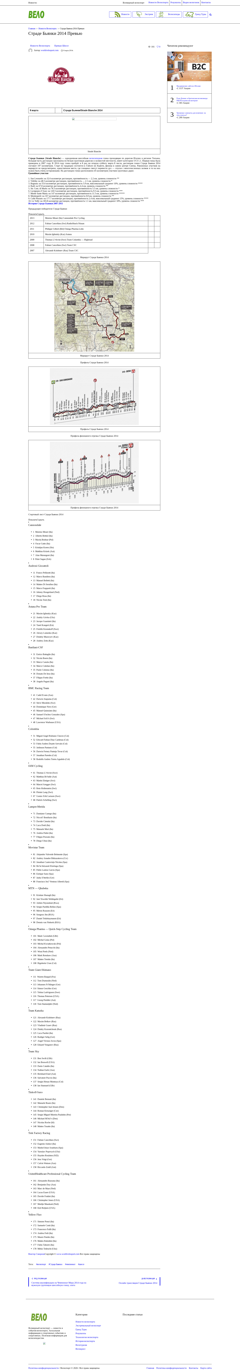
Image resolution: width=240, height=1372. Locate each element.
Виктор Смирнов (36, 1254)
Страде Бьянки (56, 1264)
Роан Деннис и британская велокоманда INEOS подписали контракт (192, 99)
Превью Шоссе (61, 46)
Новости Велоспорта (47, 28)
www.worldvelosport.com (67, 1254)
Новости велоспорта (85, 1322)
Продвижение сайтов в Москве (189, 86)
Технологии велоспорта (87, 1337)
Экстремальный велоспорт (88, 1325)
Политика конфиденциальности (171, 1368)
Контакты (193, 1368)
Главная (31, 28)
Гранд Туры (81, 1329)
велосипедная (95, 158)
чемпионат (70, 1264)
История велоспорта (85, 1341)
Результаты (81, 1333)
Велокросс (81, 1349)
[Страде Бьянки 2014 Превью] (63, 78)
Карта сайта (206, 1368)
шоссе (81, 1264)
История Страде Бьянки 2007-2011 (45, 203)
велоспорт (41, 1264)
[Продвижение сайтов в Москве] (189, 66)
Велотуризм (81, 1345)
